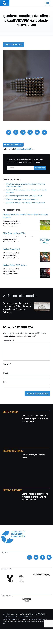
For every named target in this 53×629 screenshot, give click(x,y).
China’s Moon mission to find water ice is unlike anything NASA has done (35, 497)
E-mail (6, 373)
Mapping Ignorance (12, 490)
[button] (8, 132)
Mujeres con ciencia (13, 451)
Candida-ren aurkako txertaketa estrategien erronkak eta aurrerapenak (35, 419)
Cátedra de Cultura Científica (22, 614)
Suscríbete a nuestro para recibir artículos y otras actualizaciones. (25, 161)
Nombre (7, 364)
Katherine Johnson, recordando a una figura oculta (25, 203)
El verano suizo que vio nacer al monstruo (22, 199)
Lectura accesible (13, 44)
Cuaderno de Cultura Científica (21, 619)
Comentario (8, 341)
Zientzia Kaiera (10, 412)
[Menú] (47, 3)
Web (4, 382)
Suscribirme (40, 168)
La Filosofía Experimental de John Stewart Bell (24, 196)
